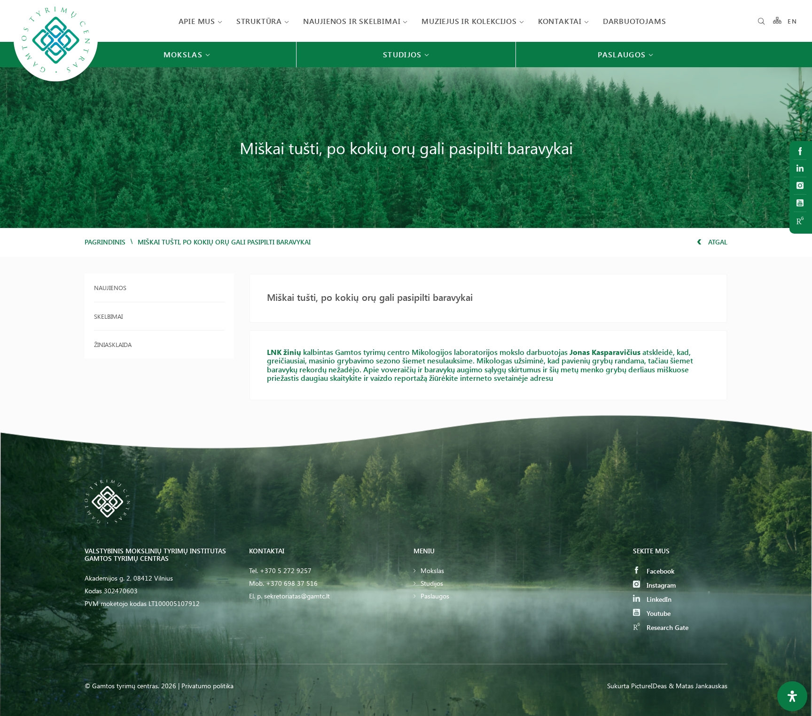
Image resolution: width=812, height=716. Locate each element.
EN (792, 21)
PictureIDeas (649, 685)
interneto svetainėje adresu (506, 378)
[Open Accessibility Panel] (792, 696)
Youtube (658, 613)
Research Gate (666, 627)
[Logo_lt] (56, 81)
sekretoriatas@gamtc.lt (297, 595)
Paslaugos (435, 595)
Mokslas (432, 570)
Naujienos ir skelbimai (352, 21)
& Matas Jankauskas (698, 685)
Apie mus (197, 21)
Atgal (716, 241)
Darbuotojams (634, 21)
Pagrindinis (105, 241)
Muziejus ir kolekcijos (469, 21)
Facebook (659, 571)
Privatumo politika (207, 685)
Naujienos (110, 287)
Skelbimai (108, 316)
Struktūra (259, 21)
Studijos (432, 583)
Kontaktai (560, 21)
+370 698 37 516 (292, 583)
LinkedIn (658, 599)
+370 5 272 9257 (286, 570)
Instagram (660, 585)
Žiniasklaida (113, 344)
